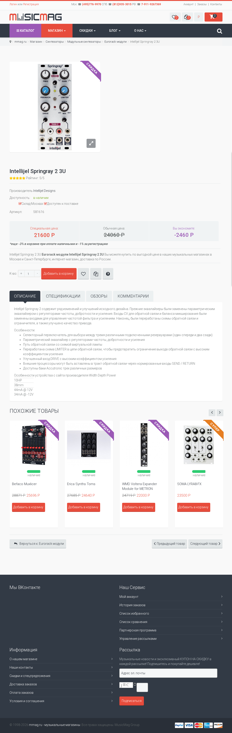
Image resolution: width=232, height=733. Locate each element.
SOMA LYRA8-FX (134, 484)
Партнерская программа (137, 630)
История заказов (132, 605)
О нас (139, 30)
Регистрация (31, 4)
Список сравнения (133, 622)
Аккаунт (188, 4)
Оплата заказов (22, 692)
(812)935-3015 (121, 4)
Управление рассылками (138, 638)
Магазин (55, 30)
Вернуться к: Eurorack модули (41, 543)
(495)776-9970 (91, 4)
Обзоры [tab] (99, 296)
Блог (113, 30)
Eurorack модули (115, 41)
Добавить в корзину (59, 273)
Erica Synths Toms (26, 484)
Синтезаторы (55, 41)
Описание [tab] (25, 296)
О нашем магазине (23, 659)
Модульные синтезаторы (84, 41)
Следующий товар (204, 543)
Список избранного (134, 613)
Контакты (216, 4)
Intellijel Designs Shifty (194, 484)
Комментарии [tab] (133, 296)
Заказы (202, 4)
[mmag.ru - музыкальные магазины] (36, 17)
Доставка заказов (23, 684)
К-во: (13, 273)
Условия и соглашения (27, 701)
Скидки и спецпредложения (30, 676)
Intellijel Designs (44, 191)
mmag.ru (20, 41)
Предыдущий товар (171, 543)
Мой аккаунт (128, 597)
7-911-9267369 (151, 4)
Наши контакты (21, 667)
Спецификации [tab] (63, 296)
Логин (13, 4)
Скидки (86, 30)
